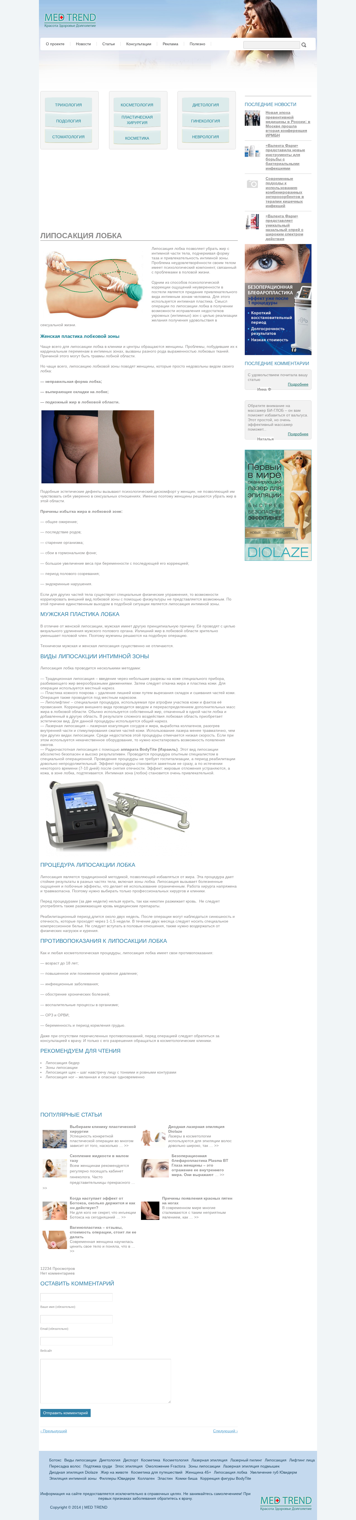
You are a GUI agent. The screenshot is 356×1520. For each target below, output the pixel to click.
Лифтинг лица (302, 1460)
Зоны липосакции (62, 1068)
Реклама (170, 44)
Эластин (165, 1478)
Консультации (138, 44)
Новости (83, 44)
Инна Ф (264, 389)
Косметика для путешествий (156, 1472)
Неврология (205, 137)
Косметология (137, 105)
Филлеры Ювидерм (117, 1478)
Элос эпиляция (129, 1466)
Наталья (265, 439)
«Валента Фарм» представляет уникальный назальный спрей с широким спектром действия (284, 227)
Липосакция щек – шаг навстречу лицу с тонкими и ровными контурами (111, 1072)
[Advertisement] (105, 188)
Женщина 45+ (198, 1472)
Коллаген (146, 1478)
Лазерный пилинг (246, 1460)
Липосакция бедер (63, 1063)
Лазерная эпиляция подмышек (251, 1466)
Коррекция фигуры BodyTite (225, 1478)
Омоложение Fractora (165, 1466)
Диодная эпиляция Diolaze (73, 1472)
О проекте (55, 44)
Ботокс (55, 1460)
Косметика (137, 138)
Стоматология (68, 137)
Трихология (68, 105)
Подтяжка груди (97, 1466)
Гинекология (205, 121)
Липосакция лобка (230, 1472)
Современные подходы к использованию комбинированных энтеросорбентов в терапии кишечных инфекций (285, 192)
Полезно (197, 44)
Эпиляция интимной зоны (73, 1478)
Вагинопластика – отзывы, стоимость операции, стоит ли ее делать (103, 1232)
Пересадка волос (65, 1466)
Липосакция (275, 1460)
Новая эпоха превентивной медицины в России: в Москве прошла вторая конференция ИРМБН (288, 123)
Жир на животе (114, 1472)
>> (126, 1146)
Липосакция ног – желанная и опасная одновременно (95, 1077)
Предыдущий (53, 1431)
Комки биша (186, 1478)
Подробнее (298, 384)
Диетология (205, 105)
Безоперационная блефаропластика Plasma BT (200, 1158)
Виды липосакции (80, 1460)
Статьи (108, 44)
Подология (68, 121)
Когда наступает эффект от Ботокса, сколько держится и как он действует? (102, 1203)
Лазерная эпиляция (209, 1460)
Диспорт (130, 1460)
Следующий (225, 1431)
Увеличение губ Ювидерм (273, 1472)
